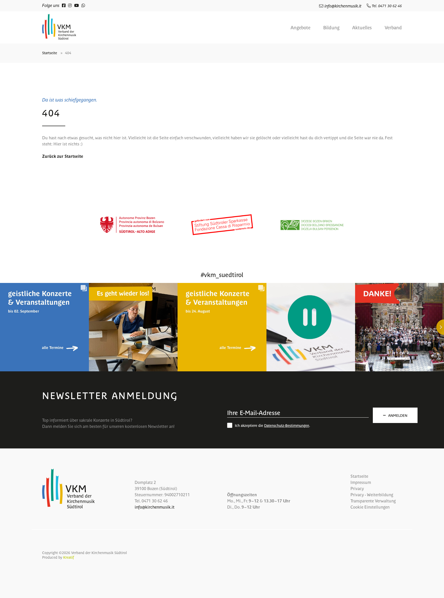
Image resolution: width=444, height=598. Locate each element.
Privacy (357, 488)
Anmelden (397, 415)
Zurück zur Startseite (62, 156)
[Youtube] (76, 5)
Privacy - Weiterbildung (371, 494)
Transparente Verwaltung (373, 500)
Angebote (300, 27)
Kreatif (68, 557)
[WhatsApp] (83, 5)
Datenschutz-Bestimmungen (286, 425)
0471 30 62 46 (155, 500)
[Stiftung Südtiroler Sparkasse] (222, 225)
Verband (393, 27)
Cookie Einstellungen (370, 506)
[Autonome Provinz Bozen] (132, 224)
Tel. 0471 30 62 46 (386, 5)
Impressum (360, 482)
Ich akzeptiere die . (272, 425)
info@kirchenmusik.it (343, 5)
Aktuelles (362, 27)
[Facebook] (64, 5)
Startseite (49, 52)
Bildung (331, 27)
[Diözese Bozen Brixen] (312, 225)
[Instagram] (70, 5)
